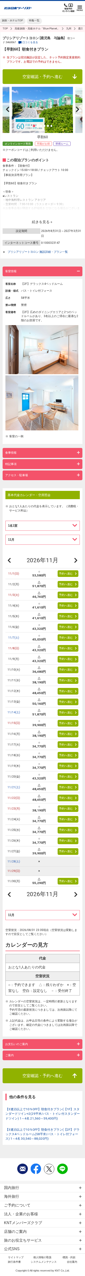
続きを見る (41, 222)
